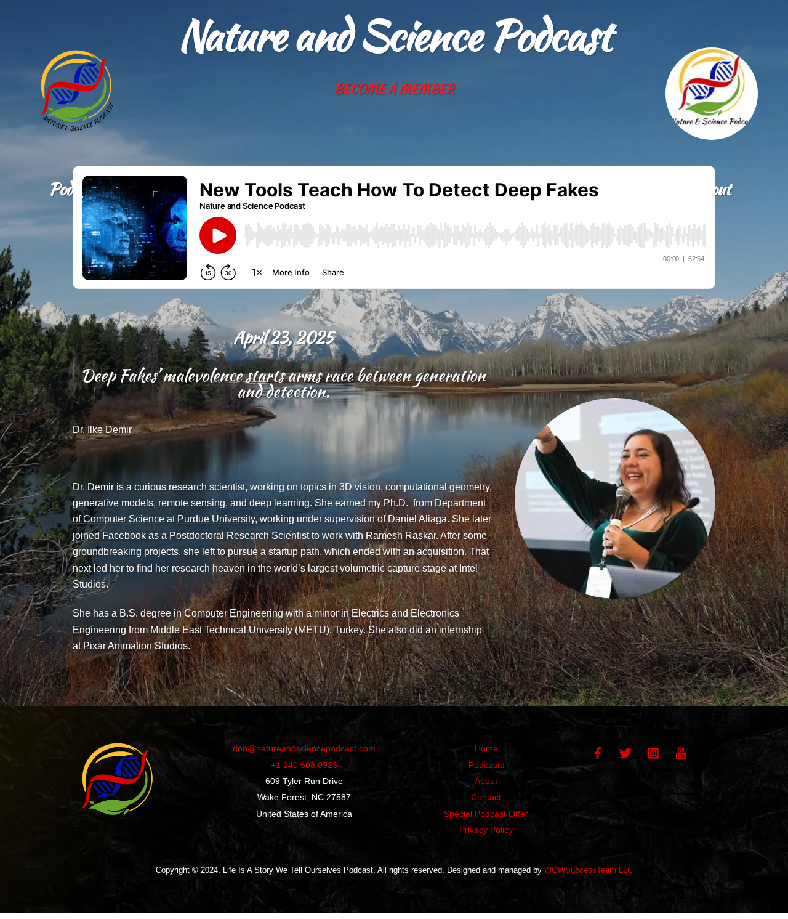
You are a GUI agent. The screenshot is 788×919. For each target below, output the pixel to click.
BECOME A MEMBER (394, 88)
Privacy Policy (486, 830)
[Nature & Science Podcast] (117, 828)
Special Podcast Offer (486, 814)
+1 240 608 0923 (304, 765)
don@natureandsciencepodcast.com (304, 748)
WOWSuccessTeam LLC (588, 870)
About (486, 781)
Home (486, 748)
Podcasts (486, 765)
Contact (486, 797)
